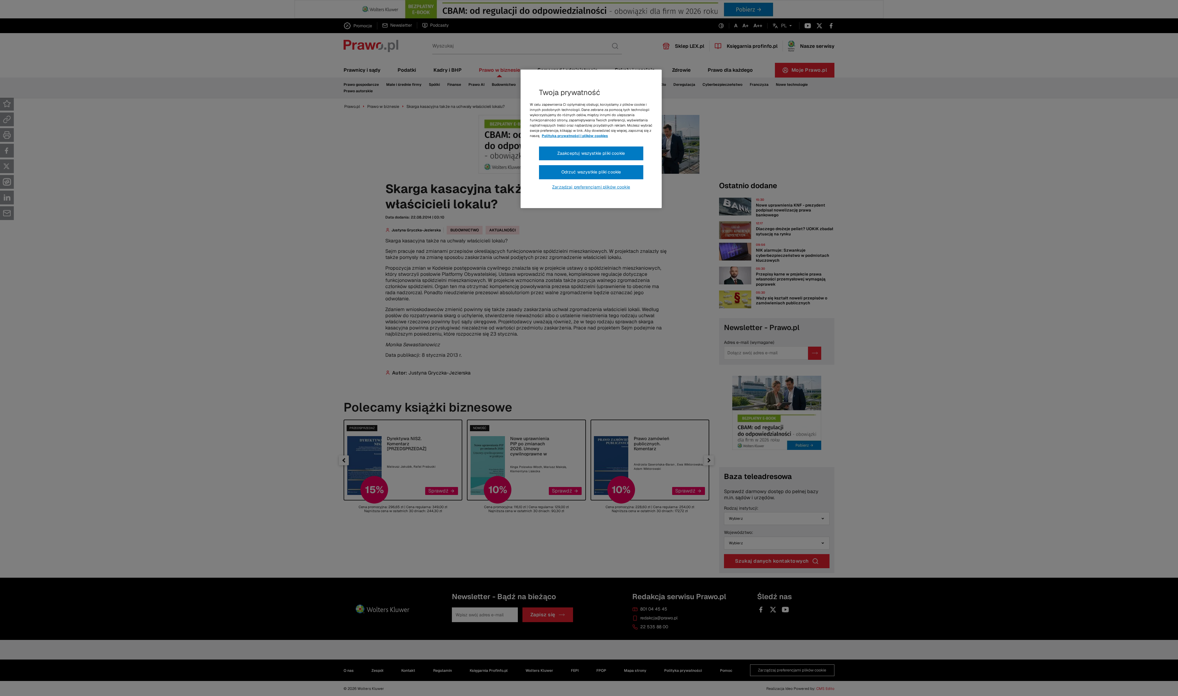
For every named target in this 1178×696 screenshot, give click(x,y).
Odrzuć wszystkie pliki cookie (591, 172)
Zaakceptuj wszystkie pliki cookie (591, 153)
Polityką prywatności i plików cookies (575, 136)
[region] (591, 139)
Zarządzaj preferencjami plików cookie (591, 187)
